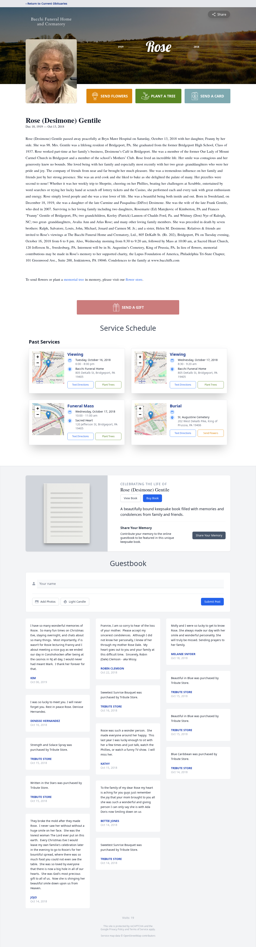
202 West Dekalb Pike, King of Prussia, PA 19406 (197, 423)
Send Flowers (210, 433)
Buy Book (152, 498)
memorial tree (74, 279)
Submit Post (212, 601)
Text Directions (80, 384)
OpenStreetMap (132, 935)
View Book (130, 498)
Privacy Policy (116, 929)
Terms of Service (139, 929)
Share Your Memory (209, 535)
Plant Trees (108, 384)
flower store (134, 279)
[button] (48, 363)
